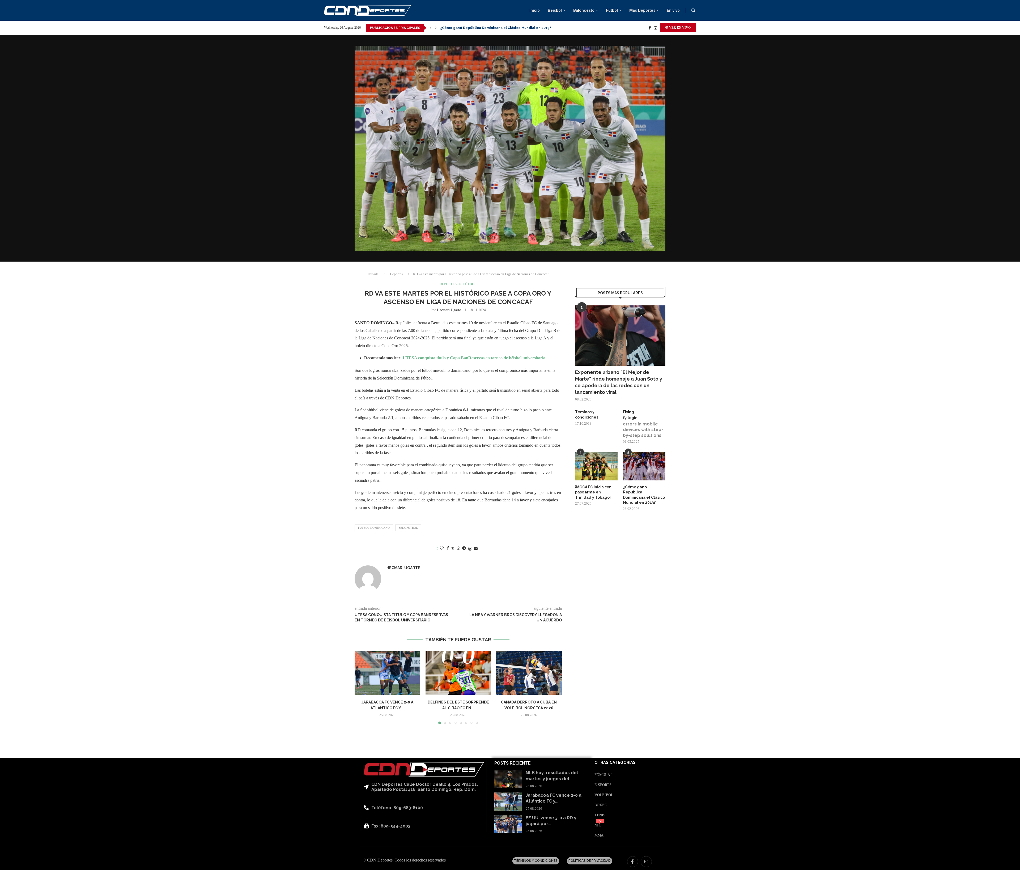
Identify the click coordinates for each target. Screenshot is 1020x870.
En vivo (673, 10)
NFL (598, 825)
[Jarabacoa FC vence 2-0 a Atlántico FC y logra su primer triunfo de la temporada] (387, 673)
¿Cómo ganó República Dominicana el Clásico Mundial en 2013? (644, 495)
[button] (430, 28)
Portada (373, 274)
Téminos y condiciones (586, 414)
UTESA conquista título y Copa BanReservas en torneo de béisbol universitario (474, 358)
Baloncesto (583, 10)
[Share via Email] (476, 548)
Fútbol (612, 10)
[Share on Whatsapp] (458, 548)
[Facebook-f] (632, 861)
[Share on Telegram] (464, 548)
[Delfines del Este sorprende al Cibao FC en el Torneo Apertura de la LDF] (458, 673)
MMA (599, 835)
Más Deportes (642, 10)
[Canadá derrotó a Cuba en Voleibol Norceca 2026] (529, 673)
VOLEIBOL (603, 795)
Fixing (628, 412)
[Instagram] (655, 28)
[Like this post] (442, 548)
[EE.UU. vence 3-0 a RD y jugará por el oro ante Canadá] (508, 824)
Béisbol (555, 10)
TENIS (599, 815)
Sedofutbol (408, 527)
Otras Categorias (615, 763)
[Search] (693, 10)
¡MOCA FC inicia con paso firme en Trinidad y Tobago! (593, 492)
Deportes (396, 274)
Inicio (534, 10)
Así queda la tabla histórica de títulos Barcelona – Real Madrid (495, 28)
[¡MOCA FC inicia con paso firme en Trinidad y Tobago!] (596, 466)
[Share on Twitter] (453, 548)
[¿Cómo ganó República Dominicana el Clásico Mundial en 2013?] (644, 466)
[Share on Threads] (470, 548)
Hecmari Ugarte (449, 310)
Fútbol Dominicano (374, 527)
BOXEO (600, 805)
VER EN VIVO (679, 27)
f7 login (630, 418)
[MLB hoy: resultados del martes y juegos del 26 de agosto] (508, 779)
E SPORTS (602, 785)
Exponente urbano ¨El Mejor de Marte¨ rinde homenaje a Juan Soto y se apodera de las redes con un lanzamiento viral (618, 382)
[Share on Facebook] (448, 548)
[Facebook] (649, 28)
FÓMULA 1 (603, 775)
